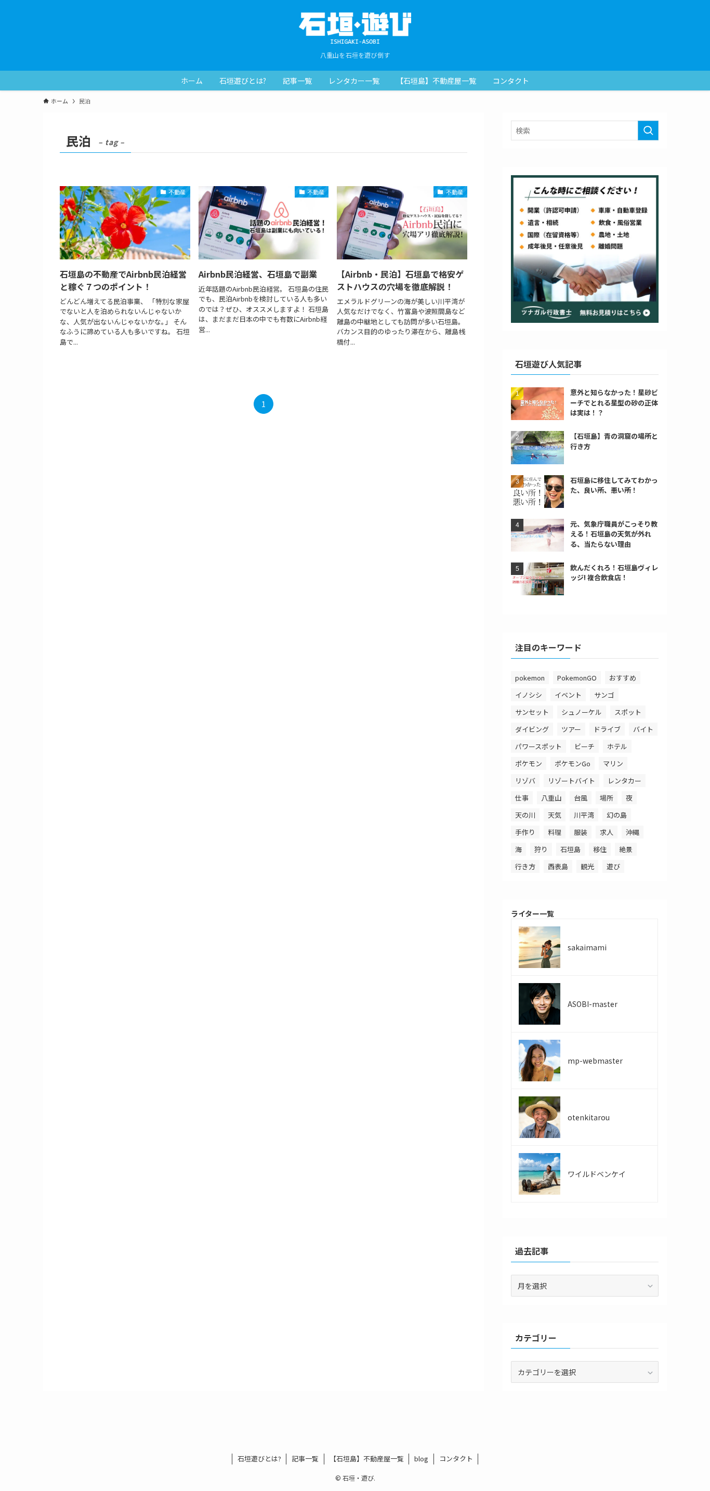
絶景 (626, 849)
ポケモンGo (572, 763)
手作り (525, 832)
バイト (643, 729)
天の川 (525, 815)
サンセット (532, 712)
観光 (587, 866)
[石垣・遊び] (355, 28)
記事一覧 (305, 1458)
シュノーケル (581, 712)
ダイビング (532, 729)
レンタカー (624, 781)
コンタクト (456, 1458)
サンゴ (604, 695)
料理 (554, 832)
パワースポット (538, 746)
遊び (613, 866)
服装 (580, 832)
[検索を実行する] (648, 130)
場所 (606, 798)
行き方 (525, 866)
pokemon (530, 678)
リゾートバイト (571, 781)
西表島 (558, 866)
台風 (580, 798)
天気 (554, 815)
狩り (541, 849)
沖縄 (632, 832)
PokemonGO (577, 678)
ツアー (571, 729)
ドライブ (607, 729)
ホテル (617, 746)
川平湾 (584, 815)
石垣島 (570, 849)
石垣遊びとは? (259, 1458)
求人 (606, 832)
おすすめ (622, 678)
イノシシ (528, 695)
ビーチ (584, 746)
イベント (568, 695)
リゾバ (525, 781)
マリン (613, 763)
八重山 (551, 798)
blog (421, 1458)
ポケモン (528, 763)
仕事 (522, 798)
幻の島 (617, 815)
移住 (600, 849)
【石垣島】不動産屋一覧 (367, 1458)
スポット (627, 712)
